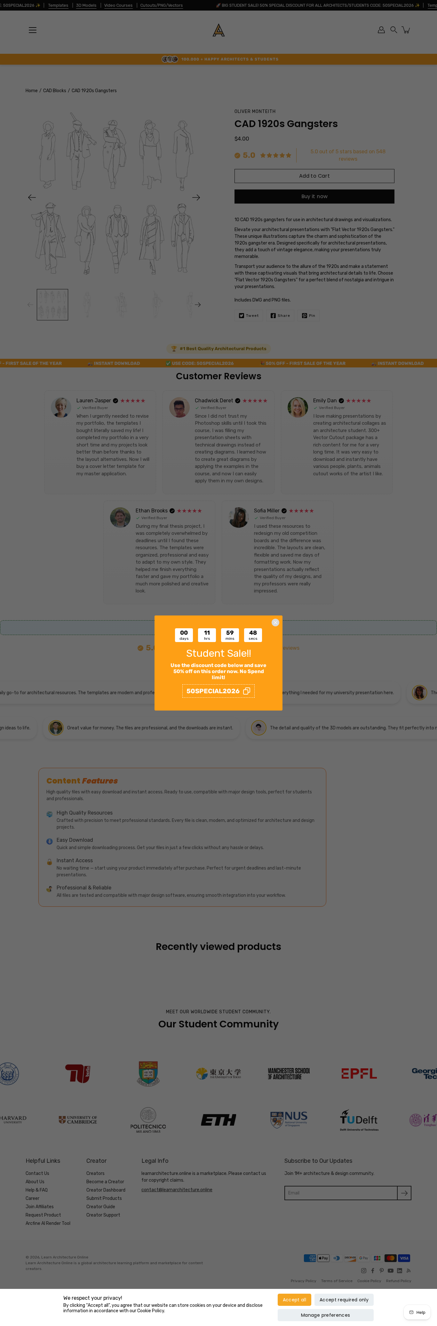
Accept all (294, 1300)
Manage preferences (325, 1315)
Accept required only (344, 1300)
